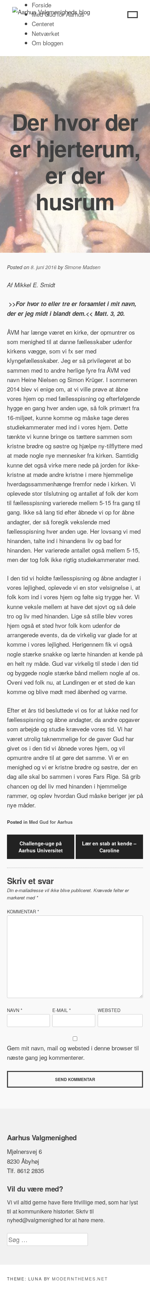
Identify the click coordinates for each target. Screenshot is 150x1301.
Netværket (45, 33)
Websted (109, 1010)
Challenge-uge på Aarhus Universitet (40, 847)
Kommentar (23, 911)
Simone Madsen (82, 267)
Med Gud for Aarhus (51, 822)
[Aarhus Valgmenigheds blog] (51, 11)
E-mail (61, 1010)
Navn (14, 1010)
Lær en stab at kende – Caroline (109, 847)
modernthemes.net (80, 1278)
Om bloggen (47, 42)
